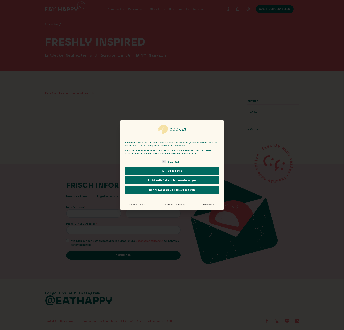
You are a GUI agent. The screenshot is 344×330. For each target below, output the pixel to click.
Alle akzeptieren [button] (172, 170)
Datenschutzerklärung (174, 204)
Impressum (209, 204)
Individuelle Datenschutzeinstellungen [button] (172, 180)
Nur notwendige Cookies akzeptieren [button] (172, 189)
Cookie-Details (137, 204)
